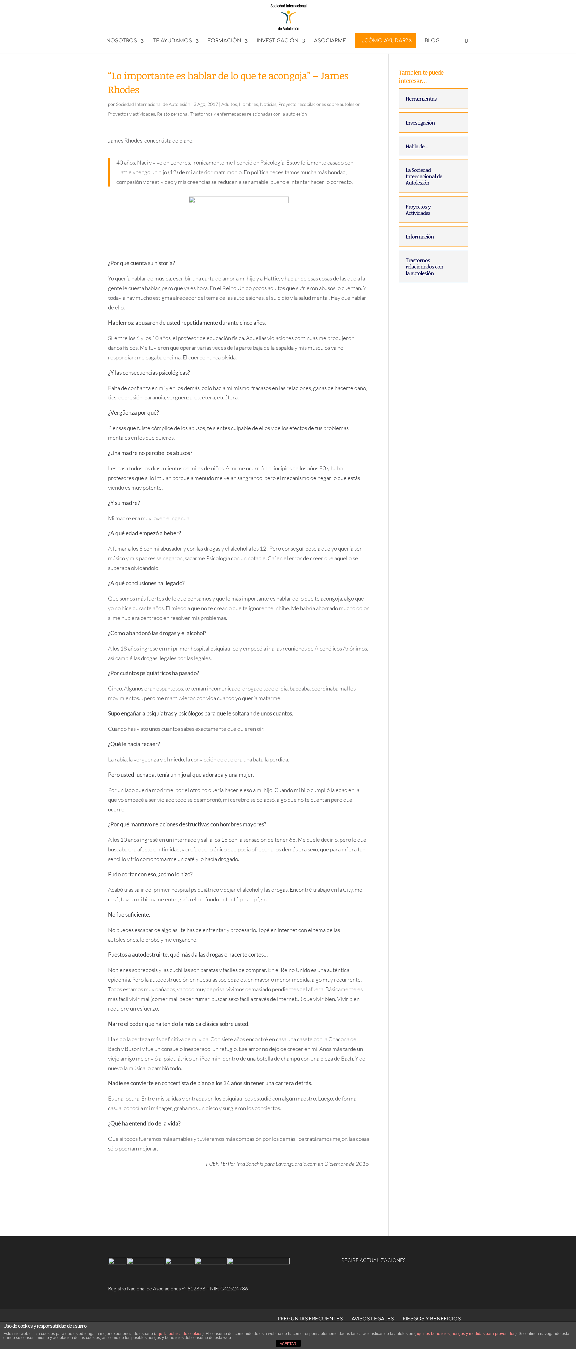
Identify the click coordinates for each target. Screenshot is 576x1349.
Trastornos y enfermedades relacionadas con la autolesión (248, 114)
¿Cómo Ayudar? (385, 41)
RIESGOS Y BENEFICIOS (432, 1318)
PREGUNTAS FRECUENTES (310, 1318)
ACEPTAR (288, 1344)
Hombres (248, 104)
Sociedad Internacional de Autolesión (153, 104)
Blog (432, 41)
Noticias (268, 104)
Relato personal (172, 114)
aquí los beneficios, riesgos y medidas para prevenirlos (465, 1333)
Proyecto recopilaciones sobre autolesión (319, 104)
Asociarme (330, 41)
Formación (224, 41)
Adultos (229, 104)
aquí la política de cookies (178, 1333)
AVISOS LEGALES (373, 1318)
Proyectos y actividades (131, 114)
